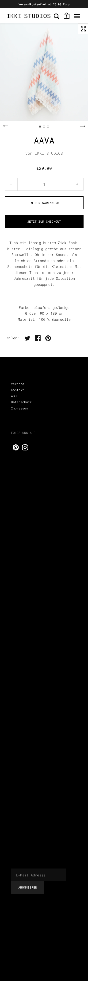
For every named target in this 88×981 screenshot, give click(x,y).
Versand (17, 384)
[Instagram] (25, 447)
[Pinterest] (16, 447)
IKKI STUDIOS (49, 153)
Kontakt (17, 390)
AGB (14, 396)
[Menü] (77, 16)
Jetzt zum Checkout (44, 221)
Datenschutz (21, 402)
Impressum (19, 408)
